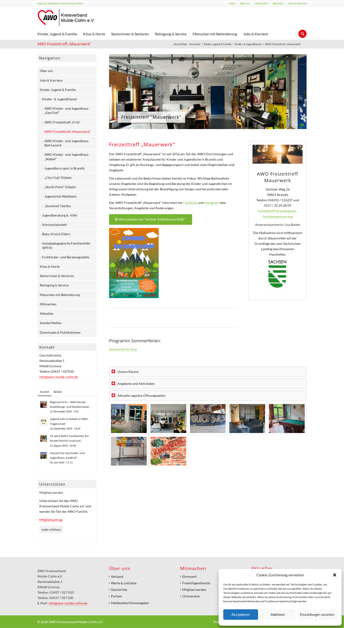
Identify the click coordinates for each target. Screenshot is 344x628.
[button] (334, 575)
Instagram (211, 203)
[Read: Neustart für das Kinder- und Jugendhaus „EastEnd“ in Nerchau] (43, 455)
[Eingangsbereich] (129, 418)
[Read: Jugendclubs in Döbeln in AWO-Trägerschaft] (43, 421)
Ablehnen (278, 615)
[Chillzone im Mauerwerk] (168, 418)
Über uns (245, 3)
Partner (116, 596)
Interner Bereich (297, 3)
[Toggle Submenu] (88, 70)
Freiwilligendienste (196, 583)
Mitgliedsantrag (50, 520)
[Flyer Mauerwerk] (168, 451)
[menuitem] (232, 3)
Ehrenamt (189, 576)
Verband (117, 576)
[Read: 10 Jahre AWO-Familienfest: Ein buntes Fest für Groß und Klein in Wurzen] (43, 438)
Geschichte (119, 590)
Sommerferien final (123, 349)
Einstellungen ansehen (317, 615)
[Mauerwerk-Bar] (208, 418)
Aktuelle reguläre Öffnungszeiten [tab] (141, 395)
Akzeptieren (240, 615)
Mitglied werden (194, 590)
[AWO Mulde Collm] (66, 17)
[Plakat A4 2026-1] (134, 263)
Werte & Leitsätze (123, 583)
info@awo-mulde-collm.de (58, 377)
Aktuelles (278, 3)
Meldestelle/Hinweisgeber (130, 603)
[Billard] (287, 418)
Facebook (190, 203)
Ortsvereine (191, 596)
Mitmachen (261, 3)
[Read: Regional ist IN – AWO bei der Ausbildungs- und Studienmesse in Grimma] (43, 404)
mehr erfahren (51, 529)
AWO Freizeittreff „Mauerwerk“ (64, 44)
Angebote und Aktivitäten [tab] (136, 384)
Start (232, 3)
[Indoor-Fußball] (129, 451)
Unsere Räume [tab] (128, 372)
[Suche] (301, 34)
